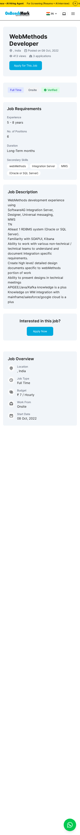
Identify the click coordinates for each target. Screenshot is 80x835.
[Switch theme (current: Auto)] (64, 13)
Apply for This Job (25, 65)
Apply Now (40, 331)
